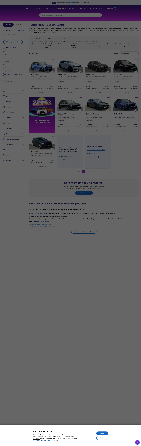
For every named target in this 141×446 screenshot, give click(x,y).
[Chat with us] (137, 442)
